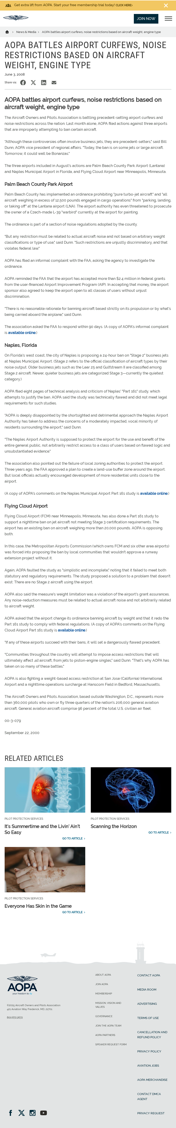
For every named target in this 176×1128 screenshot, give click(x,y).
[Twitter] (23, 1113)
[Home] (10, 31)
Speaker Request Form (111, 1044)
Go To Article (72, 838)
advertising (147, 1003)
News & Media (26, 32)
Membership (103, 993)
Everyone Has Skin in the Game (38, 906)
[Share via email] (54, 82)
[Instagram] (34, 1113)
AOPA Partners (105, 1035)
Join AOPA (101, 984)
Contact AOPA (148, 975)
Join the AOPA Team (108, 1025)
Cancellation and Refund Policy (152, 1034)
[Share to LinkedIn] (44, 82)
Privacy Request (151, 1113)
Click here (123, 5)
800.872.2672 (15, 1017)
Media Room (146, 989)
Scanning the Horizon (114, 826)
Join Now (146, 18)
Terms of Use (148, 1018)
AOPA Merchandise (152, 1080)
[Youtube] (43, 1113)
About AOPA (103, 974)
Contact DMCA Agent (149, 1096)
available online (22, 332)
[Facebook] (12, 1113)
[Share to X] (33, 82)
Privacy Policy (149, 1051)
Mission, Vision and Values (108, 1005)
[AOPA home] (16, 19)
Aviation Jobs (148, 1065)
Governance (104, 1016)
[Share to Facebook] (23, 82)
